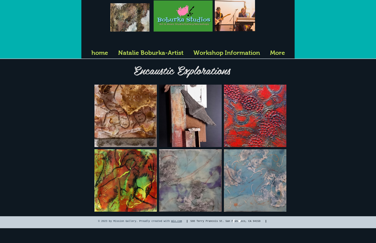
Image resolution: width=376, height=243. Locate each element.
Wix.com (176, 221)
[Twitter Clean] (239, 221)
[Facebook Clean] (233, 221)
